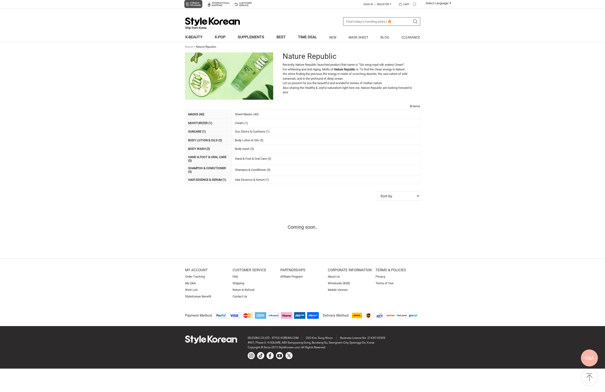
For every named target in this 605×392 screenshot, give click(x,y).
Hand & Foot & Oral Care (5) (253, 158)
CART (406, 4)
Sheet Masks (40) (247, 114)
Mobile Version (338, 290)
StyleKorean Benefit (198, 296)
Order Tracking (195, 276)
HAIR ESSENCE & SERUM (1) (207, 179)
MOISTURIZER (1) (200, 123)
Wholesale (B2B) (339, 283)
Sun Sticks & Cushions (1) (252, 131)
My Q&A (190, 283)
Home (189, 46)
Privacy (380, 276)
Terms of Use (384, 283)
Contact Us (240, 296)
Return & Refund (243, 290)
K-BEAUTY (194, 37)
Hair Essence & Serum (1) (252, 179)
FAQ (235, 276)
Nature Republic (206, 46)
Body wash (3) (244, 149)
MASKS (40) (196, 114)
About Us (334, 276)
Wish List (191, 290)
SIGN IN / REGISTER (376, 4)
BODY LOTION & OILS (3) (205, 140)
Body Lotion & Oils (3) (249, 140)
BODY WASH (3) (199, 149)
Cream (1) (241, 123)
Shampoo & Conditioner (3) (253, 170)
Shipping (238, 283)
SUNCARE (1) (197, 131)
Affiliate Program (291, 276)
